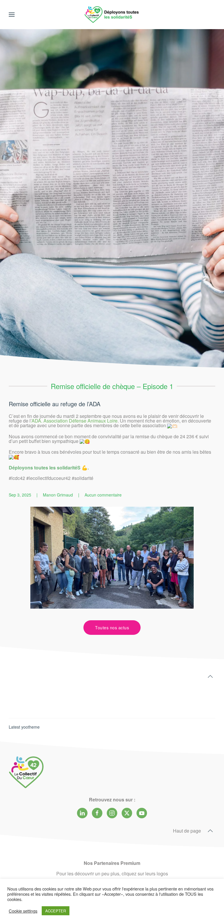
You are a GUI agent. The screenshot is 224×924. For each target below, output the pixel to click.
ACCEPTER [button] (55, 911)
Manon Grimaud (58, 495)
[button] (12, 14)
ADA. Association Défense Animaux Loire (75, 420)
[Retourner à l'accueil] (112, 14)
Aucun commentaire (103, 495)
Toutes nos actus (112, 627)
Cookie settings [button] (23, 911)
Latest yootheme (24, 727)
